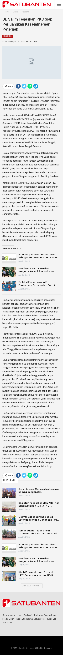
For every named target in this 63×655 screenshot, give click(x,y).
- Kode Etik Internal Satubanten (30, 618)
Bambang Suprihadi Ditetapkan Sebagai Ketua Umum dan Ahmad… (39, 256)
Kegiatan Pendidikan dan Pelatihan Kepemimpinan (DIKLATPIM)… (38, 504)
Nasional (7, 36)
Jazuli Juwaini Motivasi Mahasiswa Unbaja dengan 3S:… (38, 490)
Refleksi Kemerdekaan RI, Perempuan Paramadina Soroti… (37, 284)
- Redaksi (27, 615)
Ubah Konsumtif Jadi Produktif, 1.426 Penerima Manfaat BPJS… (36, 574)
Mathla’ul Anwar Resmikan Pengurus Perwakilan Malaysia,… (37, 270)
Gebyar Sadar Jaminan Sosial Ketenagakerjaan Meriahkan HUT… (38, 518)
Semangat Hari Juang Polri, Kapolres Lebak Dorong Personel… (38, 532)
